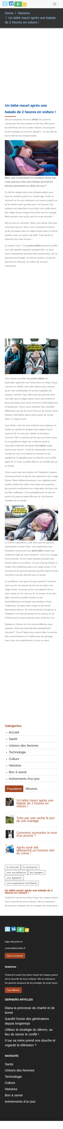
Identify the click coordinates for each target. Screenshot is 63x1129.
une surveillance (16, 872)
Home (9, 13)
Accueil (13, 732)
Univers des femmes (23, 745)
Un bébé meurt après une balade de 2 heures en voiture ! (34, 803)
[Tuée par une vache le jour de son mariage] (10, 819)
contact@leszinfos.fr (15, 948)
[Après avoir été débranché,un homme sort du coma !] (10, 848)
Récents (31, 788)
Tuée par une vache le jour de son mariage (35, 819)
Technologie (17, 752)
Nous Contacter (15, 955)
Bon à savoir (17, 772)
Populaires (14, 788)
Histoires (14, 765)
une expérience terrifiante (22, 883)
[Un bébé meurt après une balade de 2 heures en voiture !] (10, 801)
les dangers (36, 872)
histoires (24, 13)
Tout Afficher (13, 990)
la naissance (30, 867)
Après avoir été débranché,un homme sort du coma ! (35, 850)
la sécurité (13, 867)
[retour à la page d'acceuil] (14, 4)
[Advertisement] (31, 70)
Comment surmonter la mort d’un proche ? (36, 834)
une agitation (14, 877)
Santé (12, 739)
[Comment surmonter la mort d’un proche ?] (10, 834)
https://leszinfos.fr (14, 941)
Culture (13, 759)
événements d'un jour (24, 778)
